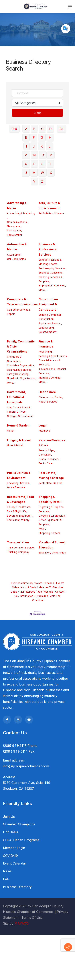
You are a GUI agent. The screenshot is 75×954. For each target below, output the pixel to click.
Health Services (48, 401)
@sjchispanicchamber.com (29, 766)
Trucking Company (18, 551)
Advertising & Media (16, 205)
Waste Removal (16, 487)
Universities (59, 552)
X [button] (51, 173)
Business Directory (22, 583)
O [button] (43, 155)
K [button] (42, 146)
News (7, 871)
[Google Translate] (65, 28)
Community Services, (19, 369)
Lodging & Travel (19, 440)
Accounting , (46, 351)
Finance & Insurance (46, 344)
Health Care (47, 392)
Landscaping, (46, 327)
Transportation (18, 542)
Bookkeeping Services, (52, 268)
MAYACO (21, 923)
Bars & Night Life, (17, 511)
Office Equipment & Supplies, (50, 522)
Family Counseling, (18, 374)
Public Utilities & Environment (18, 475)
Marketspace (27, 591)
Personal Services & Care (52, 442)
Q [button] (26, 164)
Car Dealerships (16, 258)
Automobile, (14, 254)
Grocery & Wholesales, (52, 515)
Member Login (14, 848)
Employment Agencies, (52, 285)
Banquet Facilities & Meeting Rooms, (50, 261)
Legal (42, 425)
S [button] (42, 164)
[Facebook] (7, 720)
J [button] (34, 146)
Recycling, (13, 483)
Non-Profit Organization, (21, 378)
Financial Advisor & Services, (50, 362)
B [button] (34, 129)
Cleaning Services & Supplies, (50, 279)
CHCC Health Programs (21, 840)
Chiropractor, (46, 397)
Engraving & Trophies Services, (51, 509)
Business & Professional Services (48, 249)
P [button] (51, 155)
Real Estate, (45, 483)
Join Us (9, 817)
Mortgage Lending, (50, 377)
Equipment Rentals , (50, 323)
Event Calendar (14, 863)
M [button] (25, 155)
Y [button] (34, 181)
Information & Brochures (34, 595)
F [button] (34, 137)
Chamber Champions (19, 824)
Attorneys (44, 430)
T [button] (50, 164)
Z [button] (42, 181)
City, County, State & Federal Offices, (18, 409)
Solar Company (48, 331)
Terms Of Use (32, 918)
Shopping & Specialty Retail (50, 499)
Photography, (15, 230)
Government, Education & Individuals (16, 397)
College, (12, 416)
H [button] (50, 137)
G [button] (42, 137)
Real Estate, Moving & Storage (51, 475)
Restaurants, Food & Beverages (20, 499)
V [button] (34, 173)
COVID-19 (10, 856)
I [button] (26, 146)
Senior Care (45, 463)
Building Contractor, (50, 314)
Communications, (17, 222)
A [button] (26, 129)
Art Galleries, (46, 213)
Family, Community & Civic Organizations (21, 346)
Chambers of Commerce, (14, 358)
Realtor (57, 483)
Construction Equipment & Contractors (48, 304)
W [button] (42, 173)
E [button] (26, 137)
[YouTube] (29, 720)
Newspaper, (14, 226)
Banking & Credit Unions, (53, 356)
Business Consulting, (51, 272)
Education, (45, 552)
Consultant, (45, 454)
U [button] (25, 173)
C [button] (42, 129)
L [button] (49, 146)
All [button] (61, 129)
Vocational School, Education (52, 545)
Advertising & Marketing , (21, 215)
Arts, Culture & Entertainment (49, 205)
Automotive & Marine (17, 246)
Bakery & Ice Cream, (19, 507)
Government (25, 416)
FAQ (6, 879)
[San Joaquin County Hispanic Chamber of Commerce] (35, 6)
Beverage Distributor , (20, 515)
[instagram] (18, 720)
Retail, (42, 528)
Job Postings (45, 591)
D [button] (50, 129)
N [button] (34, 155)
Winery (25, 519)
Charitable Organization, (21, 365)
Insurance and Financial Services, (52, 371)
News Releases (44, 583)
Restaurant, (13, 519)
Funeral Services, (49, 459)
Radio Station (15, 234)
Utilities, (25, 483)
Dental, (59, 397)
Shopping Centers (49, 533)
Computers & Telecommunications (22, 302)
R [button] (34, 164)
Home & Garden (18, 425)
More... (43, 289)
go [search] (39, 112)
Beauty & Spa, (47, 450)
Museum (59, 213)
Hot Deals (30, 587)
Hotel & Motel (15, 445)
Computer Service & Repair (19, 311)
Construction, (46, 318)
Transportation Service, (20, 547)
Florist (10, 430)
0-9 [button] (14, 129)
